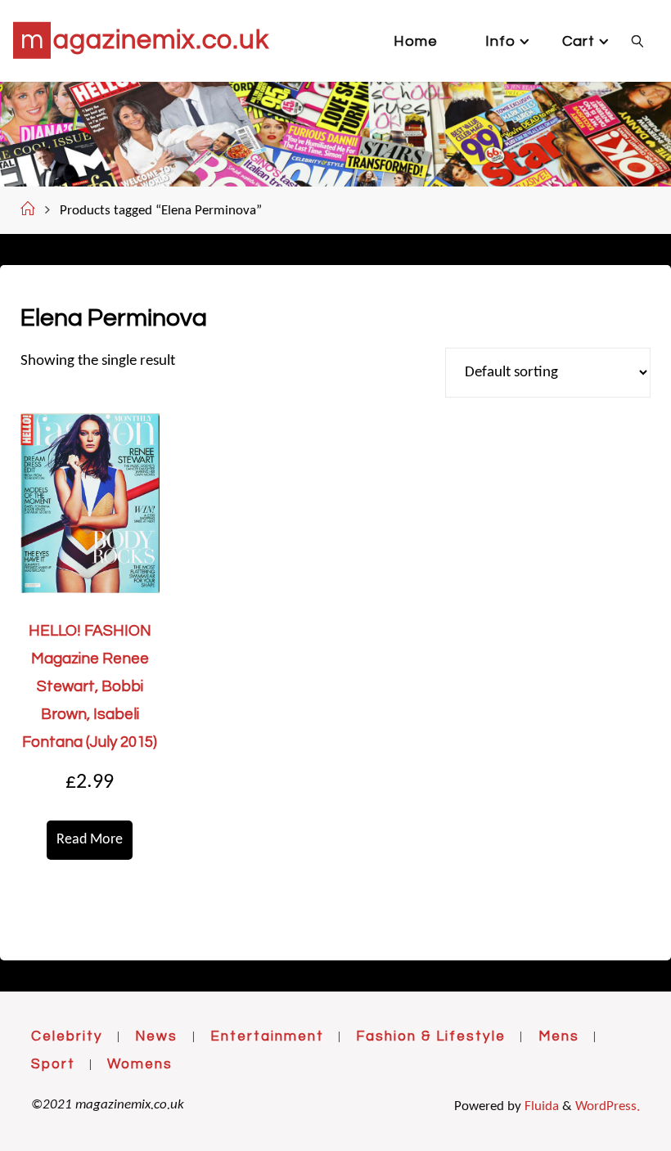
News (156, 1036)
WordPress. (607, 1106)
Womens (140, 1064)
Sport (53, 1064)
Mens (558, 1036)
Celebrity (67, 1036)
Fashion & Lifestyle (431, 1036)
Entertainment (267, 1036)
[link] (638, 41)
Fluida (540, 1106)
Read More (89, 840)
